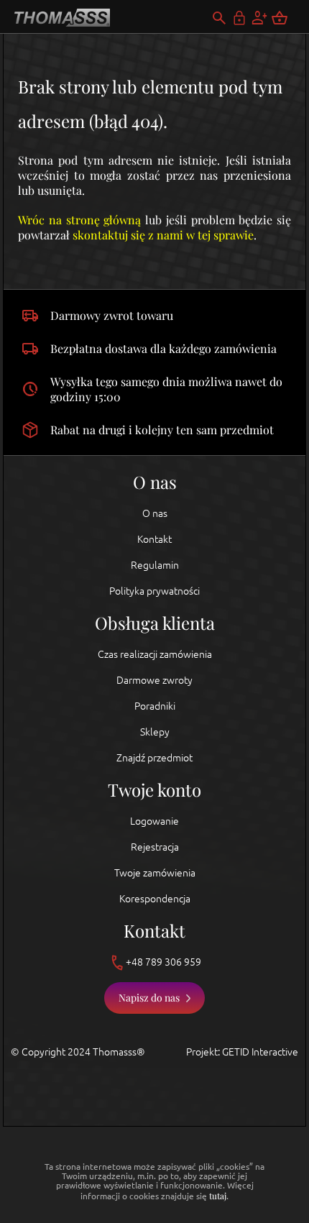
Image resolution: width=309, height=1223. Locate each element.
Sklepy (155, 732)
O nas (154, 513)
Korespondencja (154, 898)
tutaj (217, 1195)
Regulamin (155, 565)
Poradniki (154, 706)
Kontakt (154, 539)
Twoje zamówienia (154, 873)
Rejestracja (155, 847)
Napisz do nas (149, 997)
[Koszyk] (288, 18)
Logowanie (154, 821)
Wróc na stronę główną (79, 219)
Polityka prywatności (154, 591)
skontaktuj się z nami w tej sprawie (163, 234)
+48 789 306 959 (163, 962)
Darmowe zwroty (154, 680)
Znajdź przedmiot (154, 758)
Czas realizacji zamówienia (155, 654)
